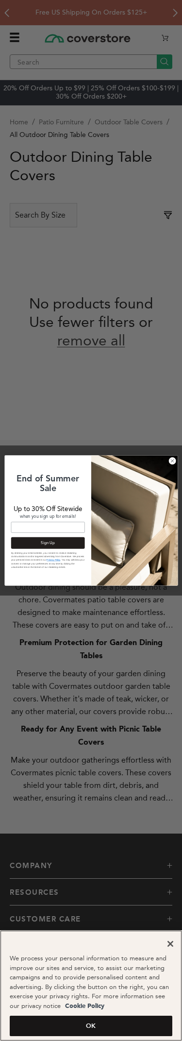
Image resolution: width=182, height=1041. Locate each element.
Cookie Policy (83, 1006)
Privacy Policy (53, 560)
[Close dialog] (172, 461)
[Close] (170, 944)
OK (91, 1025)
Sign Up (48, 543)
